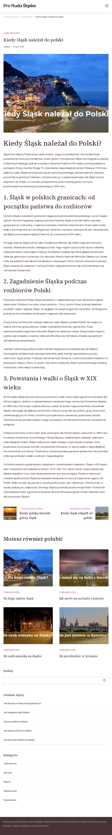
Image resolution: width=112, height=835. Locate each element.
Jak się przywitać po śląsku (18, 730)
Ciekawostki (12, 33)
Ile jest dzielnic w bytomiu (78, 656)
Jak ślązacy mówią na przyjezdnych (22, 703)
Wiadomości (10, 791)
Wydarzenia (10, 800)
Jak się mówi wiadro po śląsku (19, 740)
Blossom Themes (12, 826)
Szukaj (8, 670)
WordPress (43, 826)
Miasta (7, 782)
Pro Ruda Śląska (20, 5)
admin (7, 46)
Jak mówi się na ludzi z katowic (81, 598)
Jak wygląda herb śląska (17, 712)
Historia (8, 773)
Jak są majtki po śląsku (16, 721)
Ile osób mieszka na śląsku (22, 656)
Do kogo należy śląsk (19, 598)
